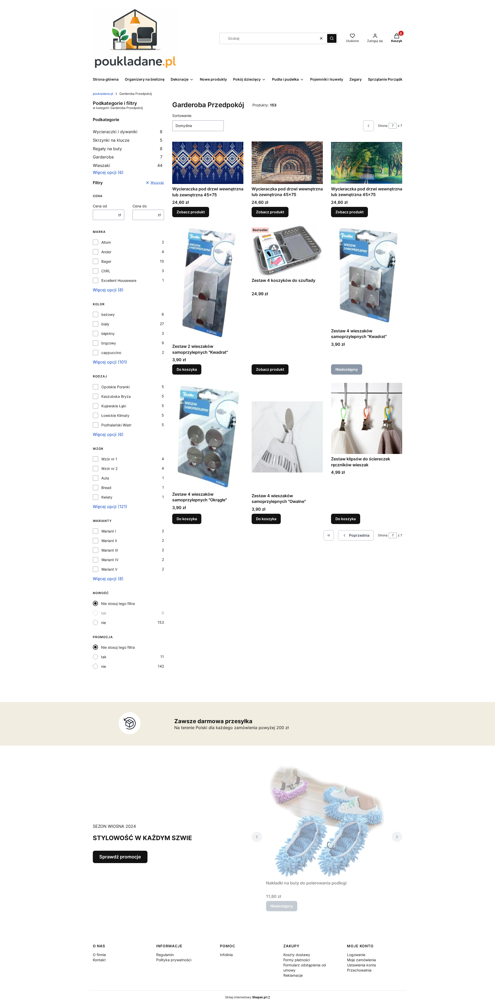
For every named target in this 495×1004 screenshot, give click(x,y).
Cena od (100, 206)
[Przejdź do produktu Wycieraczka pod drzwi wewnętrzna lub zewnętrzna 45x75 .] (366, 162)
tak (103, 613)
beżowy (108, 314)
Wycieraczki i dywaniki (127, 131)
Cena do (140, 206)
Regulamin (165, 954)
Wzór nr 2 (109, 468)
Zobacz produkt (191, 212)
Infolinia (226, 954)
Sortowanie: (182, 115)
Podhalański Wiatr (116, 425)
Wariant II (109, 540)
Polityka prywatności (173, 960)
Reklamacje (293, 975)
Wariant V (109, 569)
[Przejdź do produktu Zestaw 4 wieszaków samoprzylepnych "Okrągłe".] (207, 436)
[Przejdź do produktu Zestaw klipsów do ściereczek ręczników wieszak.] (366, 418)
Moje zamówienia (361, 960)
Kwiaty (106, 497)
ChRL (105, 271)
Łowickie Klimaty (115, 415)
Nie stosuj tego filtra (118, 603)
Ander (106, 252)
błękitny (108, 333)
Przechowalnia (359, 970)
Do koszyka (187, 369)
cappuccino (111, 352)
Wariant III (109, 550)
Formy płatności (296, 960)
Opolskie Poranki (115, 387)
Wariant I (108, 531)
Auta (105, 478)
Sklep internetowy (246, 997)
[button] (331, 38)
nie (103, 622)
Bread (106, 487)
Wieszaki (127, 165)
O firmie (99, 954)
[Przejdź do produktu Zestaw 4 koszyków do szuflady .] (287, 250)
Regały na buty (127, 148)
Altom (106, 242)
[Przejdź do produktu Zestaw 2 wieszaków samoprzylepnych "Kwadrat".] (207, 283)
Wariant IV (109, 560)
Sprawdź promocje (120, 856)
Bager (106, 261)
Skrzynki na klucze (127, 140)
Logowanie (356, 954)
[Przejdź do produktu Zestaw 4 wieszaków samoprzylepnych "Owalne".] (287, 437)
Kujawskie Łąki (113, 406)
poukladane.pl (103, 94)
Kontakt (99, 960)
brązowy (108, 343)
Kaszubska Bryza (116, 396)
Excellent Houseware (118, 280)
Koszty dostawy (296, 954)
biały (105, 324)
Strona (382, 126)
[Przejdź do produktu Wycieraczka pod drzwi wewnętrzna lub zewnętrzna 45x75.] (207, 162)
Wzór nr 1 (109, 459)
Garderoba (127, 156)
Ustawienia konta (361, 965)
